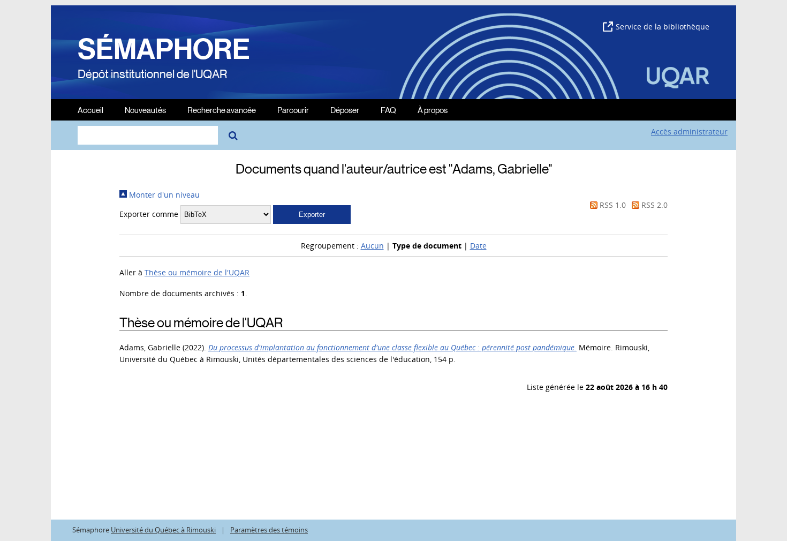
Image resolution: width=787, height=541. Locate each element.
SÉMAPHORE (164, 49)
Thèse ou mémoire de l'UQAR (197, 272)
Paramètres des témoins (269, 530)
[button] (312, 214)
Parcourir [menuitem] (293, 109)
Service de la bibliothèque (662, 26)
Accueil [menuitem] (90, 109)
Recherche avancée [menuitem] (221, 109)
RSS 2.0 (653, 205)
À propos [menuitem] (433, 109)
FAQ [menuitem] (388, 109)
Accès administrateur (689, 131)
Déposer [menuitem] (344, 109)
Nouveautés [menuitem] (145, 109)
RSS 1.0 (611, 205)
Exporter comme (148, 214)
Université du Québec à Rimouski (163, 530)
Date (478, 246)
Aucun (372, 246)
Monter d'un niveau (163, 195)
